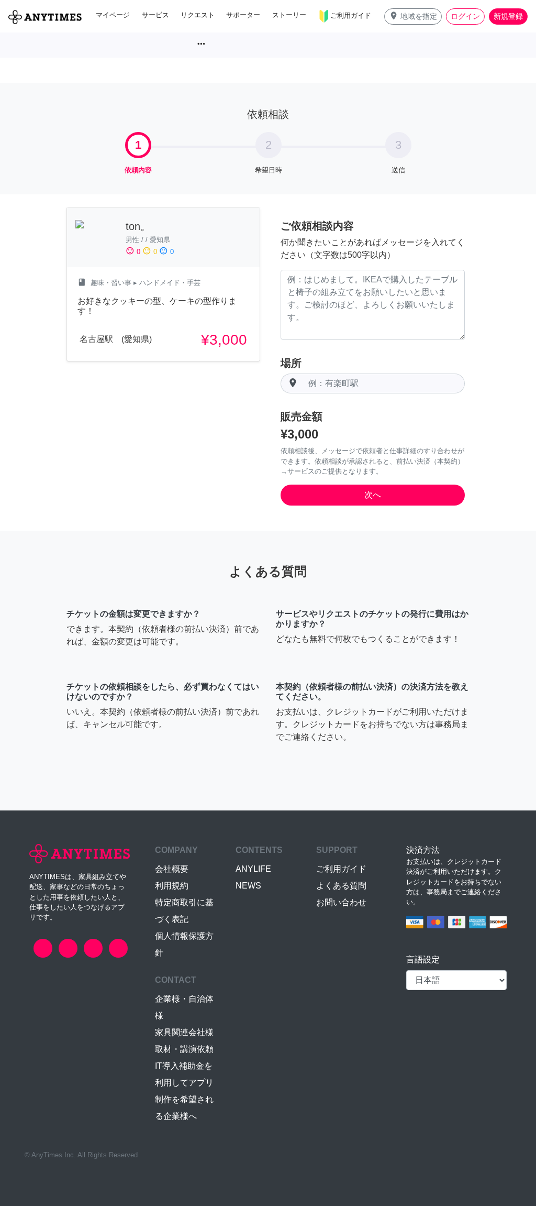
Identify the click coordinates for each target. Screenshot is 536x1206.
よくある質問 (341, 885)
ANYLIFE (253, 868)
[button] (413, 16)
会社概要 (171, 868)
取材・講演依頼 (184, 1049)
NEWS (248, 885)
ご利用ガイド (341, 868)
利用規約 (171, 885)
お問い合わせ (341, 902)
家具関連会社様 (184, 1032)
